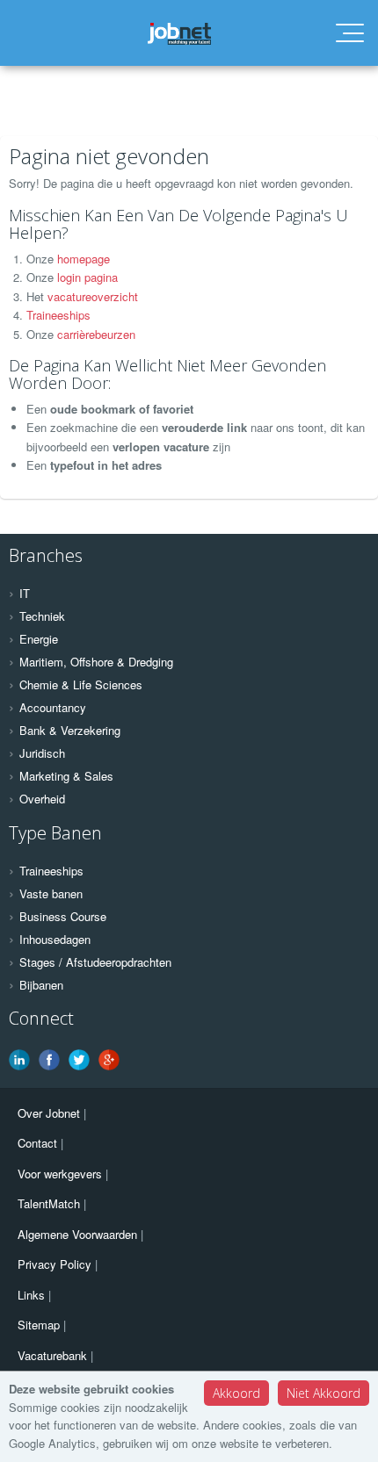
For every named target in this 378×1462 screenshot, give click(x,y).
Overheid (42, 799)
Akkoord (236, 1393)
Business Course (62, 917)
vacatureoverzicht (92, 296)
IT (24, 594)
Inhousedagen (55, 940)
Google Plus (109, 1059)
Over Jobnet (49, 1113)
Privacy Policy (54, 1264)
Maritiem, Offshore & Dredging (96, 662)
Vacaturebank (52, 1355)
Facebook (49, 1059)
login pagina (87, 277)
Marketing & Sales (66, 776)
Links (31, 1294)
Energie (38, 639)
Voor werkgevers (60, 1173)
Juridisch (42, 753)
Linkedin (19, 1059)
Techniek (42, 616)
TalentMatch (49, 1203)
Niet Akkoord (323, 1393)
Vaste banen (51, 894)
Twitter (79, 1059)
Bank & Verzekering (69, 731)
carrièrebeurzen (96, 334)
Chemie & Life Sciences (80, 685)
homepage (83, 258)
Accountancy (52, 708)
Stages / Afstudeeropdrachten (95, 962)
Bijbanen (41, 985)
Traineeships (58, 314)
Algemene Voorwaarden (77, 1234)
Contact (37, 1142)
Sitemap (39, 1324)
